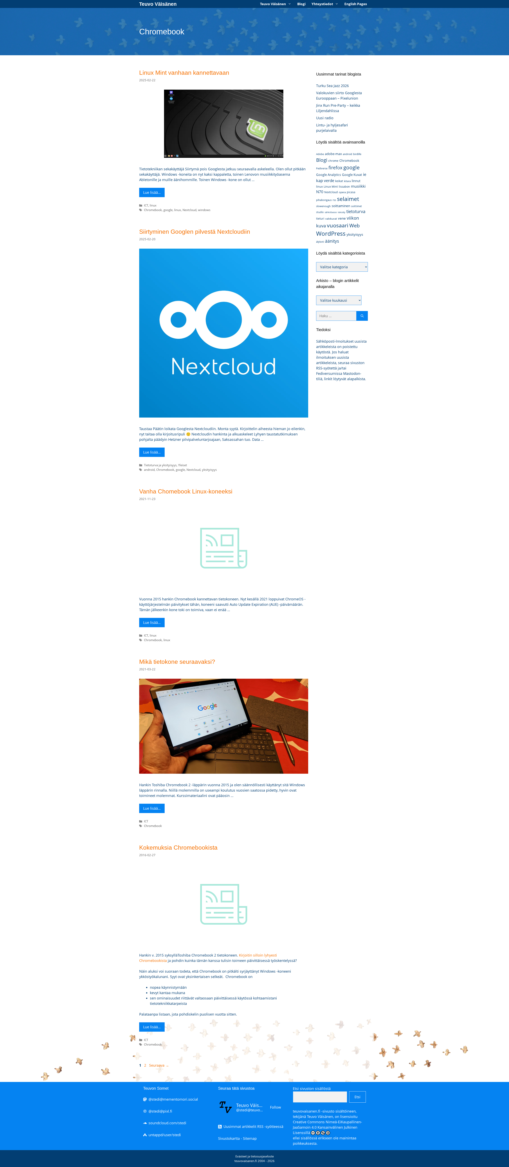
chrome (333, 161)
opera (342, 192)
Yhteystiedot (322, 4)
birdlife (357, 154)
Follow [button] (275, 1107)
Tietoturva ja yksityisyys (160, 465)
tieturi (320, 218)
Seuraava (159, 1065)
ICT (146, 205)
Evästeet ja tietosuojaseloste (254, 1156)
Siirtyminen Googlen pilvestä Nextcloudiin (194, 231)
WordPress (331, 233)
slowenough (323, 206)
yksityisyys (209, 470)
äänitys (332, 241)
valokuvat (331, 218)
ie (364, 174)
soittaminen (341, 206)
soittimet (356, 206)
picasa (351, 192)
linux (153, 205)
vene (342, 218)
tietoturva (355, 211)
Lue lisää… (152, 192)
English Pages (355, 4)
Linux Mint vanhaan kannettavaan (184, 72)
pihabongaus (324, 200)
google (168, 210)
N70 (319, 191)
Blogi (301, 4)
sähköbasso (331, 212)
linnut (356, 181)
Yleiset (182, 465)
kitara (347, 181)
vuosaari (337, 225)
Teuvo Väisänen (158, 4)
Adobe (320, 154)
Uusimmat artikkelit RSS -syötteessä (253, 1126)
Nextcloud (189, 210)
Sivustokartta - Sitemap (237, 1138)
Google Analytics (328, 175)
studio (320, 212)
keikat (339, 181)
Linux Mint (331, 186)
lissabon (344, 186)
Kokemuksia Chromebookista (178, 847)
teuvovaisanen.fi (306, 1111)
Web (354, 225)
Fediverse (321, 168)
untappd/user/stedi (165, 1134)
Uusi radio (324, 117)
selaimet (348, 199)
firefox (335, 167)
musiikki (358, 186)
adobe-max (333, 154)
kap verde (325, 180)
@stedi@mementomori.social (173, 1099)
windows (204, 210)
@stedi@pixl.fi (160, 1111)
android (149, 470)
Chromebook (153, 210)
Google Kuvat (352, 175)
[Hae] (362, 316)
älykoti (320, 241)
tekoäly (341, 212)
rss (334, 200)
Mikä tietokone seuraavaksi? (177, 661)
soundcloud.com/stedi (167, 1122)
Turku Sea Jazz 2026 (332, 85)
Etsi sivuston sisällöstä (312, 1088)
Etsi (357, 1096)
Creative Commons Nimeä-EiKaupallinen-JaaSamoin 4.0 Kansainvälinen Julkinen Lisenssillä (327, 1127)
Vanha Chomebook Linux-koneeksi (185, 491)
